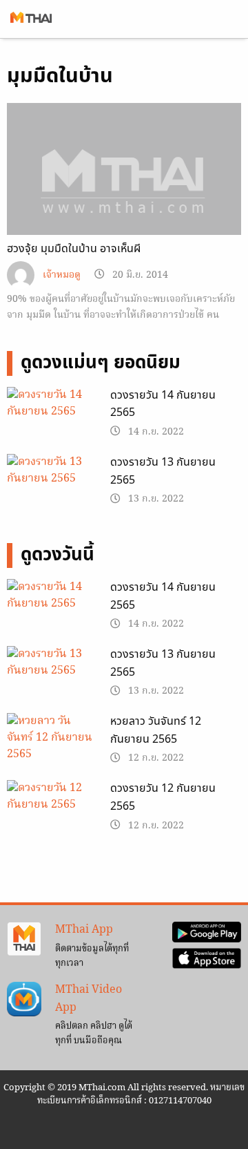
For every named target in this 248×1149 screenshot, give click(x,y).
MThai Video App (88, 999)
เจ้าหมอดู (62, 275)
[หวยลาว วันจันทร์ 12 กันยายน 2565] (51, 745)
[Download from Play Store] (206, 933)
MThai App (84, 930)
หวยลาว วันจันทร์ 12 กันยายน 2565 (155, 730)
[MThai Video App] (24, 999)
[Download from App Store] (206, 958)
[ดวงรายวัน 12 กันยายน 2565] (51, 812)
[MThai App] (24, 940)
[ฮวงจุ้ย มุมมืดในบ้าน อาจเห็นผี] (124, 191)
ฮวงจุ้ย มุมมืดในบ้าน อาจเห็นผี (74, 248)
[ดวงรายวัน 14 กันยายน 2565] (51, 419)
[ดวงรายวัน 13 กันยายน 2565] (51, 486)
